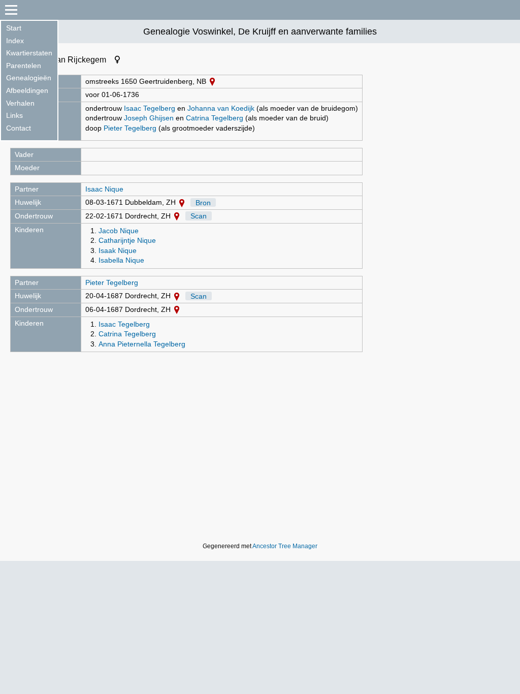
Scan (198, 216)
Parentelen (23, 65)
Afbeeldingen (27, 90)
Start (13, 28)
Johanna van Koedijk (220, 108)
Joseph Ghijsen (149, 118)
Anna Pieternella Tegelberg (142, 344)
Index (15, 41)
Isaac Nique (104, 189)
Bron (203, 202)
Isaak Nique (118, 250)
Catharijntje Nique (127, 240)
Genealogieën (28, 78)
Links (14, 115)
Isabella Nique (121, 260)
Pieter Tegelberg (130, 128)
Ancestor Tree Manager (284, 546)
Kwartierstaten (29, 53)
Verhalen (20, 103)
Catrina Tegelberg (214, 118)
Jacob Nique (119, 231)
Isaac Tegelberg (149, 108)
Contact (18, 128)
